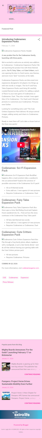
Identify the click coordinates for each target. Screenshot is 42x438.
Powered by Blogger (21, 425)
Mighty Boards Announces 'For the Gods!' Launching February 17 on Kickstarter (17, 352)
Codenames (13, 278)
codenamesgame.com (30, 268)
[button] (39, 39)
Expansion (25, 278)
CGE (4, 278)
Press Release (8, 282)
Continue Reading (32, 374)
